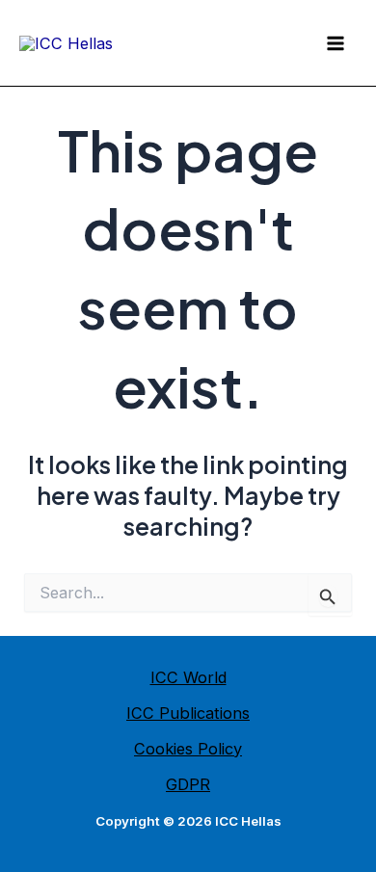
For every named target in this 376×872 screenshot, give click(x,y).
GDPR (188, 784)
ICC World (188, 677)
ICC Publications (188, 713)
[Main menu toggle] (335, 43)
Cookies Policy (188, 748)
